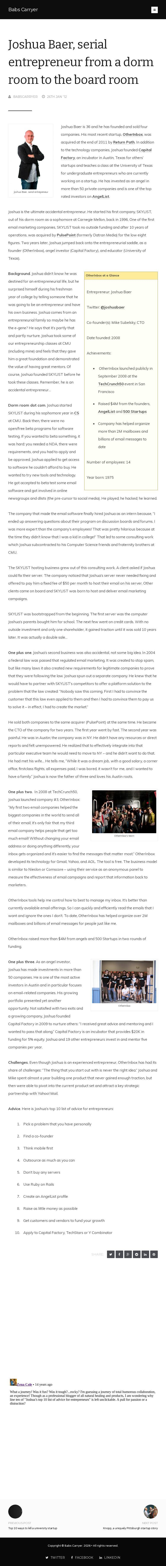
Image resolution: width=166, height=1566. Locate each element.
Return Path (124, 142)
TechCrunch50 (111, 384)
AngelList (100, 196)
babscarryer (25, 97)
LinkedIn (112, 1558)
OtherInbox (133, 134)
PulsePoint (66, 235)
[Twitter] (111, 1254)
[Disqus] (83, 1320)
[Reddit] (136, 1254)
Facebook (84, 1558)
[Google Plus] (128, 1254)
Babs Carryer (23, 9)
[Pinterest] (154, 1254)
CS (76, 413)
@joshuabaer (113, 307)
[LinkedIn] (145, 1254)
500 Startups (135, 411)
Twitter (58, 1558)
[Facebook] (119, 1254)
